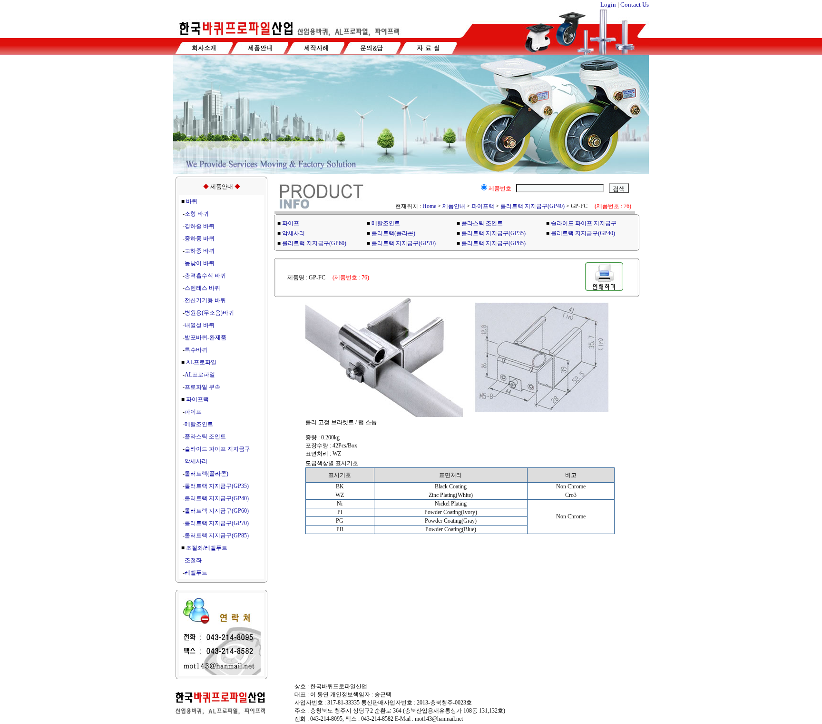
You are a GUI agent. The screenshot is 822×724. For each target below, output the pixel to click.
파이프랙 (197, 399)
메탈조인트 (199, 424)
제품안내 (453, 206)
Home (429, 206)
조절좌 (193, 560)
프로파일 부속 (202, 387)
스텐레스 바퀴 (202, 288)
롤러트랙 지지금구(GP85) (217, 535)
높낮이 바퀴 (200, 263)
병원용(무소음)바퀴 (209, 312)
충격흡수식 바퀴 (205, 275)
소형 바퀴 (197, 213)
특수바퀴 (196, 350)
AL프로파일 (201, 362)
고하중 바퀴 (200, 251)
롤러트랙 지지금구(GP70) (217, 523)
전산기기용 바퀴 (205, 300)
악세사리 (196, 461)
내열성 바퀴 (200, 325)
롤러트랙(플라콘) (206, 473)
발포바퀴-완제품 (205, 337)
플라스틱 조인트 (205, 436)
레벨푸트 (196, 572)
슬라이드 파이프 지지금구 (217, 449)
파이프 (193, 411)
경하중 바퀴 (200, 226)
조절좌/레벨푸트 (206, 548)
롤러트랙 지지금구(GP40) (217, 498)
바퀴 (191, 201)
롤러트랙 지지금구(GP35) (217, 486)
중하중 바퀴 (200, 238)
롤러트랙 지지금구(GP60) (217, 510)
